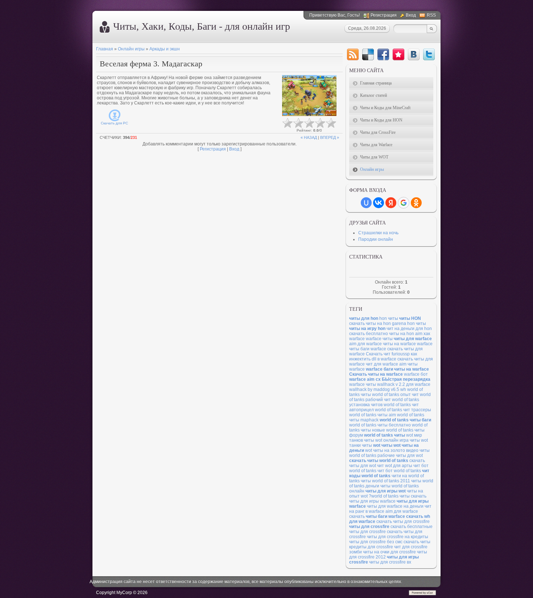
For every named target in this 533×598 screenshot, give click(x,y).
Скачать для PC (114, 123)
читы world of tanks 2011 (385, 480)
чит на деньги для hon (409, 328)
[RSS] (353, 54)
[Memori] (398, 54)
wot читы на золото (385, 450)
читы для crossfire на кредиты (397, 536)
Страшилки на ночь (378, 232)
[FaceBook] (383, 54)
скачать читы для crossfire (403, 521)
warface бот (416, 374)
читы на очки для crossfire (389, 551)
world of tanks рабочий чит (390, 397)
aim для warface (365, 343)
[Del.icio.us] (368, 54)
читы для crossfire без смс (375, 541)
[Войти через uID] (366, 202)
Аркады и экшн (164, 48)
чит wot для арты (394, 465)
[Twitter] (429, 54)
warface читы (379, 338)
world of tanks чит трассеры (403, 409)
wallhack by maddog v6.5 (374, 389)
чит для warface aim (386, 364)
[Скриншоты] (309, 95)
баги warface (373, 348)
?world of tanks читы (389, 496)
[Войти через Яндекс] (390, 202)
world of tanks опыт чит (395, 394)
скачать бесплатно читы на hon (381, 333)
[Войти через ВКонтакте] (378, 202)
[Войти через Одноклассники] (416, 202)
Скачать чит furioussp (388, 353)
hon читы (388, 318)
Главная (104, 48)
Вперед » (329, 137)
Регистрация (384, 15)
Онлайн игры (131, 48)
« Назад (309, 137)
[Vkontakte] (414, 54)
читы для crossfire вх (390, 562)
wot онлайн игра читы (397, 440)
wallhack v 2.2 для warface (403, 384)
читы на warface (399, 343)
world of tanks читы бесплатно (380, 425)
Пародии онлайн (375, 239)
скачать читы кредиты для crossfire (389, 544)
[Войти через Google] (403, 203)
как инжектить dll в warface (383, 356)
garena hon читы (409, 323)
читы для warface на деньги (395, 506)
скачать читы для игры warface (387, 499)
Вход (411, 15)
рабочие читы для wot (400, 455)
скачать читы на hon (370, 323)
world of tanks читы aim (372, 414)
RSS (431, 15)
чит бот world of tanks (399, 470)
